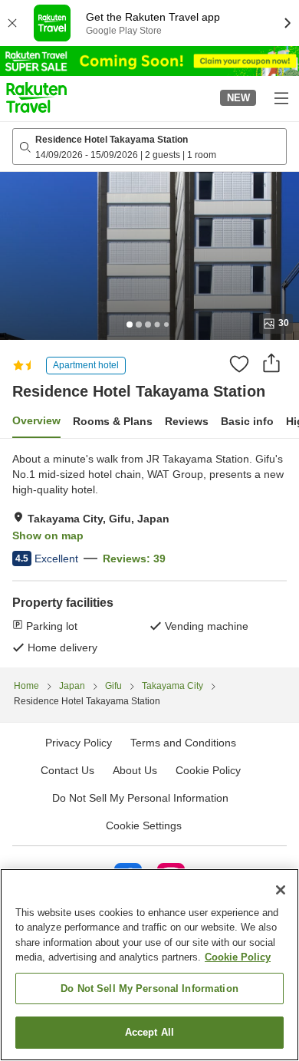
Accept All (149, 1032)
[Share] (271, 363)
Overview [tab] (36, 420)
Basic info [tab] (247, 421)
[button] (36, 97)
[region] (149, 964)
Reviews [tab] (187, 421)
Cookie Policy (238, 957)
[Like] (239, 363)
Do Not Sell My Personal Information (149, 988)
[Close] (280, 890)
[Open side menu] (280, 97)
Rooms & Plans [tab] (113, 421)
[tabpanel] (149, 553)
